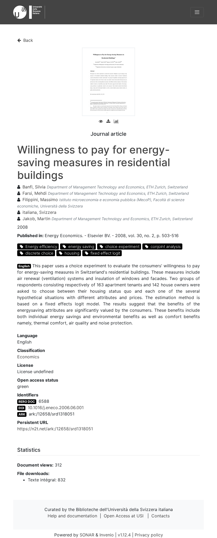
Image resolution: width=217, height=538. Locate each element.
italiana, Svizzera (39, 212)
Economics (28, 356)
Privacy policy (149, 534)
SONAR (87, 534)
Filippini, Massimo (40, 199)
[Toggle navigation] (197, 12)
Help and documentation (72, 515)
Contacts (160, 515)
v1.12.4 (124, 534)
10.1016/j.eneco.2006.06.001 (56, 407)
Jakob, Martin (36, 218)
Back (27, 40)
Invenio (107, 534)
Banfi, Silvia (34, 186)
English (24, 266)
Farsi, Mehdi (34, 193)
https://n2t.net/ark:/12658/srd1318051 (55, 428)
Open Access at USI (123, 515)
